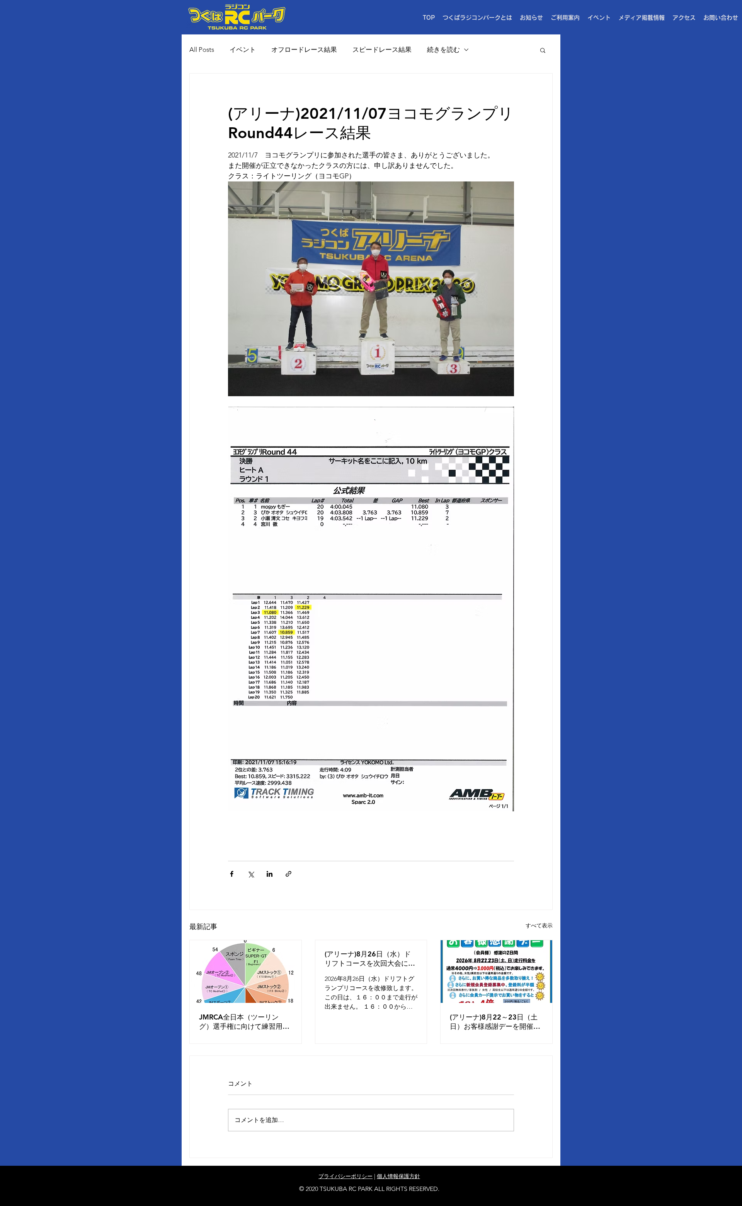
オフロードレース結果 (304, 49)
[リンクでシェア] (288, 874)
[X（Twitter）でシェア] (250, 874)
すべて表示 (539, 925)
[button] (565, 18)
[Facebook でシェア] (231, 874)
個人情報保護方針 (398, 1176)
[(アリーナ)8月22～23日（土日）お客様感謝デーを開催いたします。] (496, 971)
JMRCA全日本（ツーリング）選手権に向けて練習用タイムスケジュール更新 (244, 1022)
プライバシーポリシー (345, 1176)
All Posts (201, 49)
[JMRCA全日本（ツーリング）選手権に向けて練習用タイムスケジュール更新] (245, 971)
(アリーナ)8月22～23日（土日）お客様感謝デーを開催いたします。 (495, 1022)
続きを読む (443, 49)
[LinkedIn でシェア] (269, 874)
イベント (243, 49)
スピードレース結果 (382, 49)
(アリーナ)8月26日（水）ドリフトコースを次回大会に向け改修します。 (370, 958)
